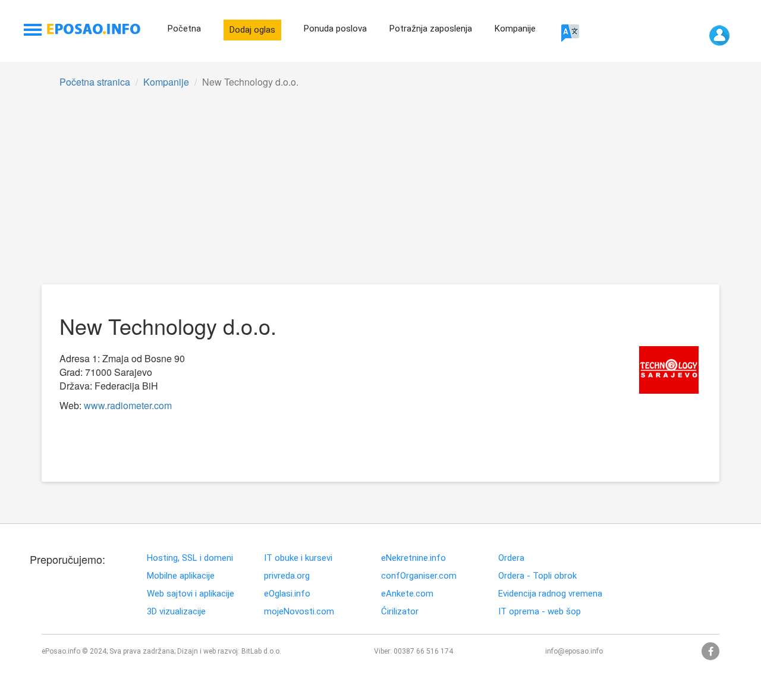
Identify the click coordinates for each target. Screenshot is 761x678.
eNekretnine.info (413, 558)
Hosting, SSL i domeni (190, 558)
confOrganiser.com (419, 576)
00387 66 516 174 (423, 651)
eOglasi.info (287, 593)
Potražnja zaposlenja (430, 28)
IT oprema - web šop (539, 611)
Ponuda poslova (335, 28)
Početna (184, 28)
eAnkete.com (407, 593)
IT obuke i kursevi (298, 558)
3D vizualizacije (176, 611)
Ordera (511, 558)
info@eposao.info (574, 651)
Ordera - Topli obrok (537, 576)
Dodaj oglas (252, 29)
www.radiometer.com (128, 405)
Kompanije (515, 28)
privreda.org (287, 576)
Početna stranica (94, 82)
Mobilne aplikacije (181, 576)
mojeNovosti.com (299, 611)
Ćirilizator (400, 611)
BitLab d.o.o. (261, 651)
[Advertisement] (380, 195)
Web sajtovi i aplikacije (190, 593)
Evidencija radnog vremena (550, 593)
